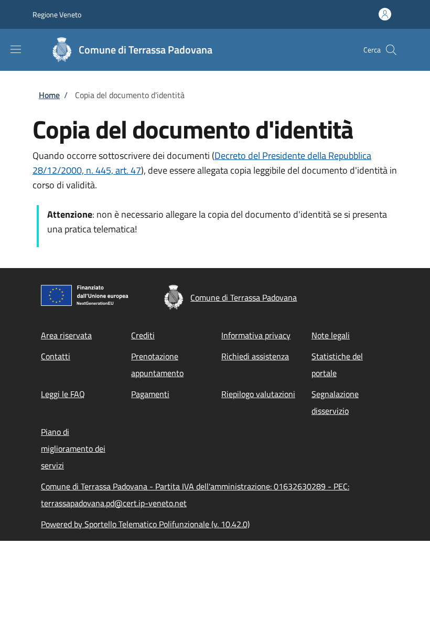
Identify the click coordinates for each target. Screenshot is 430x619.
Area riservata (66, 335)
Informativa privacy (256, 335)
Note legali (330, 335)
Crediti (143, 335)
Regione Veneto (57, 14)
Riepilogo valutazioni (258, 394)
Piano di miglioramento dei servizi (73, 448)
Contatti (55, 356)
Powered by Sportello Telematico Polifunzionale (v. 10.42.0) (145, 524)
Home (49, 95)
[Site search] (391, 50)
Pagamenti (150, 394)
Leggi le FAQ (63, 394)
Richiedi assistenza (255, 356)
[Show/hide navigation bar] (15, 49)
